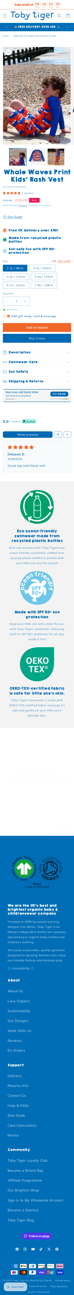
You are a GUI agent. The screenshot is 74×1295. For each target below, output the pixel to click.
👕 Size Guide (12, 217)
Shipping (23, 205)
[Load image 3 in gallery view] (56, 156)
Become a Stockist (23, 1210)
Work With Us (19, 1031)
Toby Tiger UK (21, 1280)
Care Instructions (22, 1125)
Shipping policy (58, 1286)
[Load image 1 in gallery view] (17, 156)
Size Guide (16, 1115)
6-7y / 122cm (16, 285)
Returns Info (18, 1085)
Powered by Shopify (41, 1280)
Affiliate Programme (25, 1180)
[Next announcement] (67, 27)
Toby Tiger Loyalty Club (28, 1160)
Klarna (13, 1135)
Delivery (15, 1076)
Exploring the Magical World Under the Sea (35, 36)
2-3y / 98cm (15, 268)
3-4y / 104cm (42, 268)
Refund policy (62, 1280)
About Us (15, 991)
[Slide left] (4, 158)
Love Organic (19, 1001)
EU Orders (16, 1050)
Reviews (15, 1040)
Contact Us (17, 1095)
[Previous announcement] (7, 27)
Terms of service (38, 1286)
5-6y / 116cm (44, 276)
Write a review (27, 434)
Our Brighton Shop (23, 1190)
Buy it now (37, 338)
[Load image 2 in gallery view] (36, 156)
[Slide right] (70, 158)
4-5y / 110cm (16, 276)
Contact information (39, 1292)
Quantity (8, 293)
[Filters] (58, 434)
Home (6, 36)
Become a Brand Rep (25, 1170)
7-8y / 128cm (44, 285)
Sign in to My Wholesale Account (35, 1200)
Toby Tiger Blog (21, 1220)
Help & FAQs (18, 1105)
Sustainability (19, 1011)
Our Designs (18, 1021)
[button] (5, 16)
